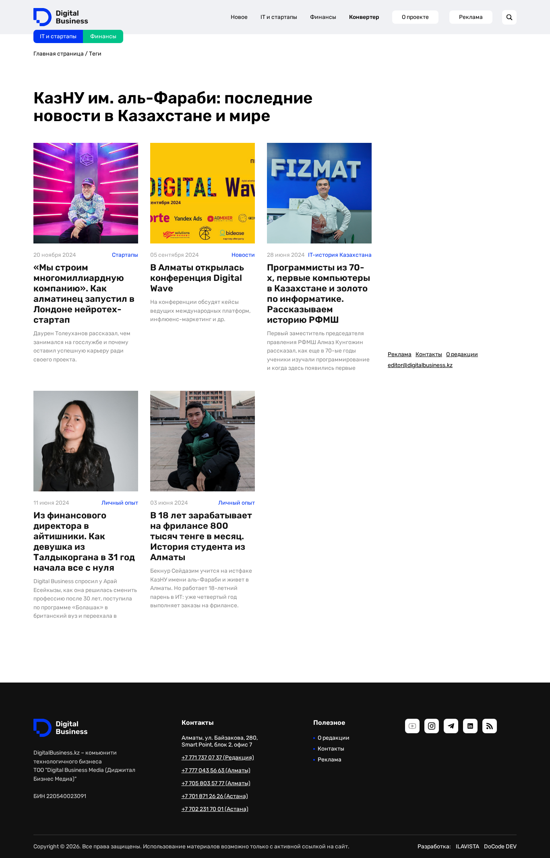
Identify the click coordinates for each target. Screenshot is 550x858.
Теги (95, 53)
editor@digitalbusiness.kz (420, 365)
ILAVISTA (467, 846)
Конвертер (364, 17)
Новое (239, 17)
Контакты (429, 354)
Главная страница (58, 53)
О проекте (415, 17)
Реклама (471, 17)
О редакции (462, 354)
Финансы (103, 36)
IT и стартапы (58, 36)
